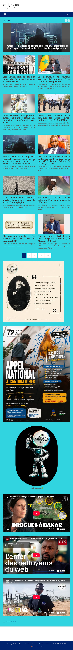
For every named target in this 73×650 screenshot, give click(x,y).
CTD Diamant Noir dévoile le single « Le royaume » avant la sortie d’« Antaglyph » (19, 200)
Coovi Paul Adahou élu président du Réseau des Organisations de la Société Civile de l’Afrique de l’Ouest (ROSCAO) (54, 160)
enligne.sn (11, 5)
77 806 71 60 (63, 643)
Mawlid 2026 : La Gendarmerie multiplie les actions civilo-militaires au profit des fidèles (54, 117)
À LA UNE (7, 21)
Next (47, 255)
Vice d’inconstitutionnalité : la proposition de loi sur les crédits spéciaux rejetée (19, 79)
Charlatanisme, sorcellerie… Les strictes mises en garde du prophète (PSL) (19, 238)
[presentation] (66, 20)
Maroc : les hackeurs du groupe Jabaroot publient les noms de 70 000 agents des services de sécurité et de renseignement (37, 47)
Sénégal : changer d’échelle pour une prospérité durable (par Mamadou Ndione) (54, 238)
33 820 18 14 (56, 643)
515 (41, 255)
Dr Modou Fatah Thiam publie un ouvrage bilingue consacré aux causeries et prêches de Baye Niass (19, 119)
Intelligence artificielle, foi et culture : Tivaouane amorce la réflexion (54, 200)
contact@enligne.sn (45, 643)
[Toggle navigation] (5, 14)
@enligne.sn (11, 621)
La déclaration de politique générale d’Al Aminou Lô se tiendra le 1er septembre (54, 79)
